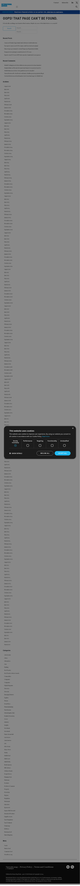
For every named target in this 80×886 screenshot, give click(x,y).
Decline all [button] (45, 453)
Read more (46, 436)
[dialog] (40, 442)
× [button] (72, 428)
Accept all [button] (62, 453)
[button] (15, 453)
